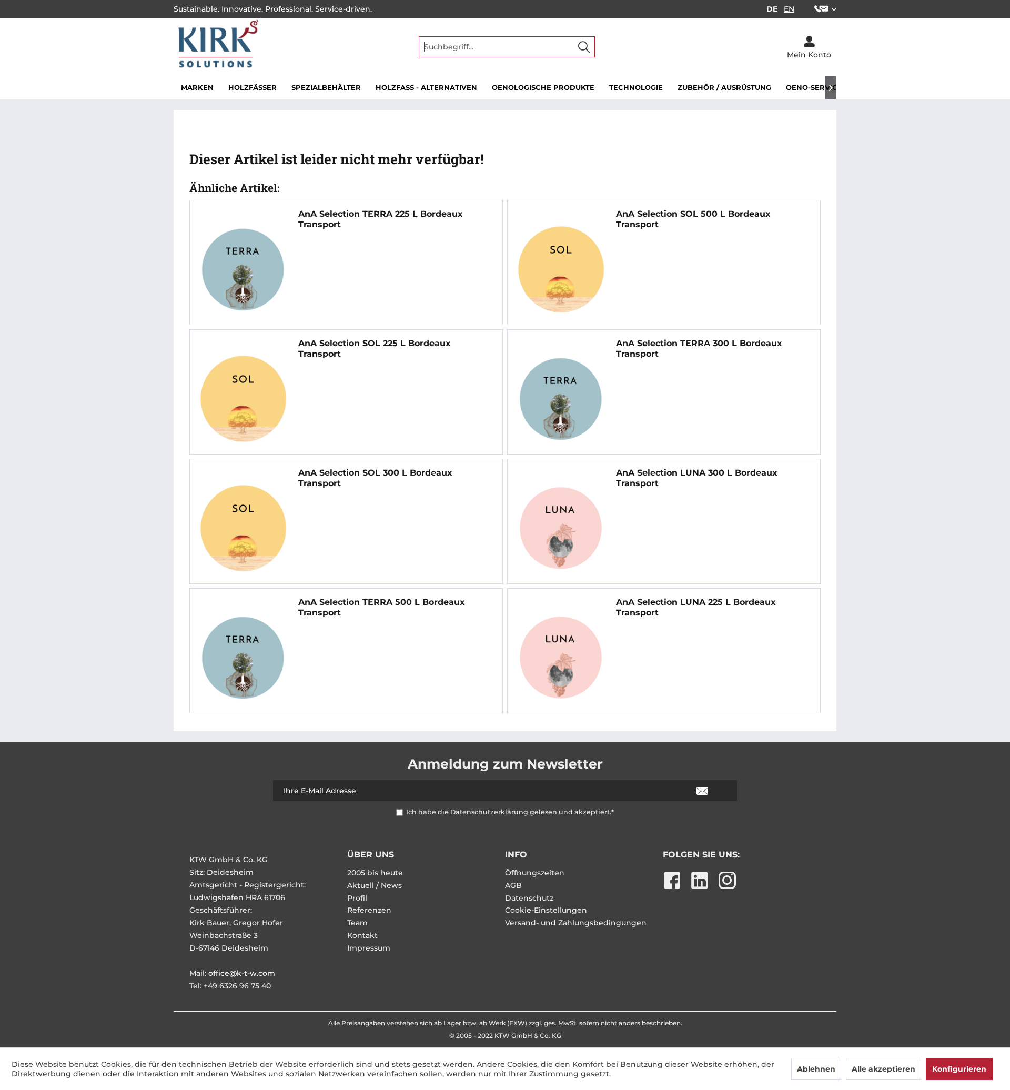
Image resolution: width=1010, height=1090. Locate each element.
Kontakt (362, 935)
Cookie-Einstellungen (546, 910)
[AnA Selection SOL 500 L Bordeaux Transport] (560, 269)
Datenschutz (529, 898)
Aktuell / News (374, 885)
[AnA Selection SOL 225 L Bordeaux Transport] (243, 398)
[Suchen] (584, 46)
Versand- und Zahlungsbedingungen (576, 922)
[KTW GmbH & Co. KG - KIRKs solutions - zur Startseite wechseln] (216, 47)
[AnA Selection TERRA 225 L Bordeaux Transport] (243, 269)
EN (789, 9)
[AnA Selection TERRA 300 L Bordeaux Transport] (560, 398)
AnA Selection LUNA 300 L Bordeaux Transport (696, 478)
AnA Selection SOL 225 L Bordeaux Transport (374, 348)
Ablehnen (816, 1069)
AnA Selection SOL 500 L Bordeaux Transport (693, 219)
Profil (357, 898)
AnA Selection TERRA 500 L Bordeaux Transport (381, 607)
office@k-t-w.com (241, 973)
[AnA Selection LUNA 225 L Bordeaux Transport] (560, 657)
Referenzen (369, 910)
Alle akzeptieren (883, 1069)
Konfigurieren (959, 1069)
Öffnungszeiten (534, 872)
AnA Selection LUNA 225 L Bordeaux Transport (696, 607)
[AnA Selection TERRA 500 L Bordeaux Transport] (243, 657)
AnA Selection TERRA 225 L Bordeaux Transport (380, 219)
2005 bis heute (375, 872)
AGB (513, 885)
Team (357, 922)
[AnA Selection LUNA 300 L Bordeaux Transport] (560, 528)
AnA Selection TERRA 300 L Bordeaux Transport (699, 348)
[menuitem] (821, 9)
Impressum (368, 948)
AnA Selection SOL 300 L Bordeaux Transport (375, 478)
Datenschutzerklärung (489, 812)
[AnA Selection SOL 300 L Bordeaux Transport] (243, 528)
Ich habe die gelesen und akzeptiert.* (510, 812)
